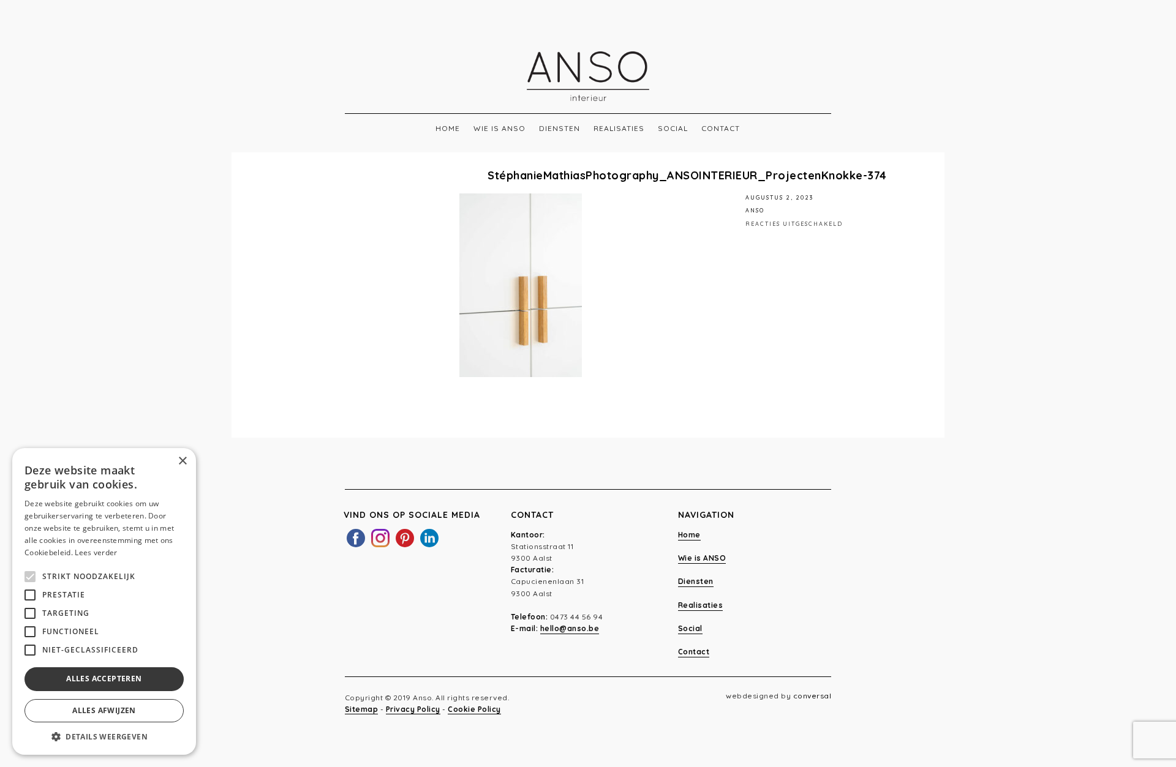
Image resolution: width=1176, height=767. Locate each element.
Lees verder (96, 552)
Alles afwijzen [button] (104, 710)
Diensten (559, 128)
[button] (104, 736)
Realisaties (619, 128)
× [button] (182, 461)
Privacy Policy (413, 709)
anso (754, 210)
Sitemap (362, 709)
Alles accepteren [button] (103, 678)
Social (673, 128)
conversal (812, 695)
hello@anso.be (570, 628)
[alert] (104, 601)
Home (447, 128)
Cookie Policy (474, 709)
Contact (720, 128)
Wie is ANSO (499, 128)
